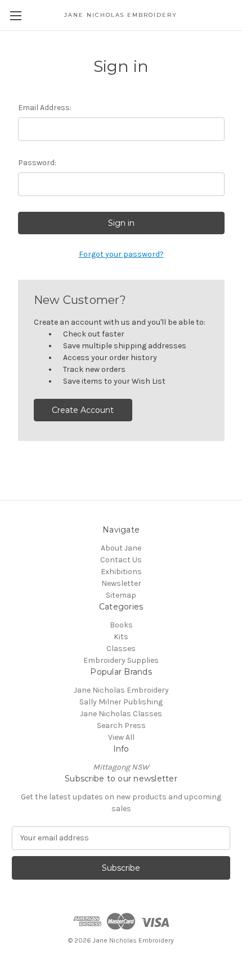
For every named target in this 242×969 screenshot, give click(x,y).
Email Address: (44, 107)
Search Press (121, 725)
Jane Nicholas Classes (121, 713)
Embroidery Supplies (121, 660)
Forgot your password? (121, 254)
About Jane (121, 548)
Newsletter (121, 583)
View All (121, 737)
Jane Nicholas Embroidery (121, 690)
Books (121, 625)
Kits (121, 637)
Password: (37, 162)
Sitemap (121, 595)
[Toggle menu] (15, 15)
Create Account (83, 410)
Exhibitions (121, 571)
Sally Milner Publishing (121, 702)
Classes (121, 648)
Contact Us (121, 560)
